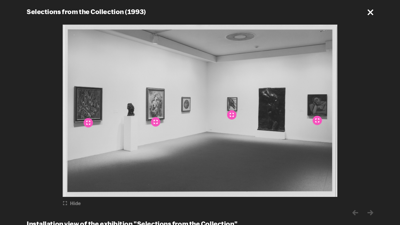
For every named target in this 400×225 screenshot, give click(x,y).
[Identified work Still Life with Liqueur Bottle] (88, 123)
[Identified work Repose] (317, 120)
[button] (370, 12)
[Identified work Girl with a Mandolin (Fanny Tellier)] (156, 122)
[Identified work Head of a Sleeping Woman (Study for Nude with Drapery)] (232, 115)
